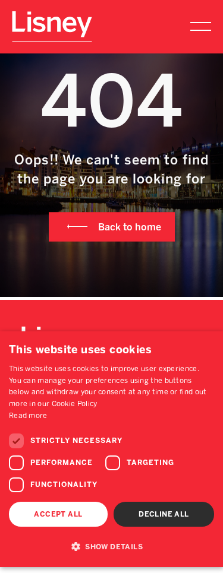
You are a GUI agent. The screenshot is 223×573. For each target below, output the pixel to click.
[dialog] (111, 449)
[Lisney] (52, 17)
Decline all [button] (164, 514)
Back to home (129, 226)
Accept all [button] (58, 514)
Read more (28, 415)
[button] (111, 546)
